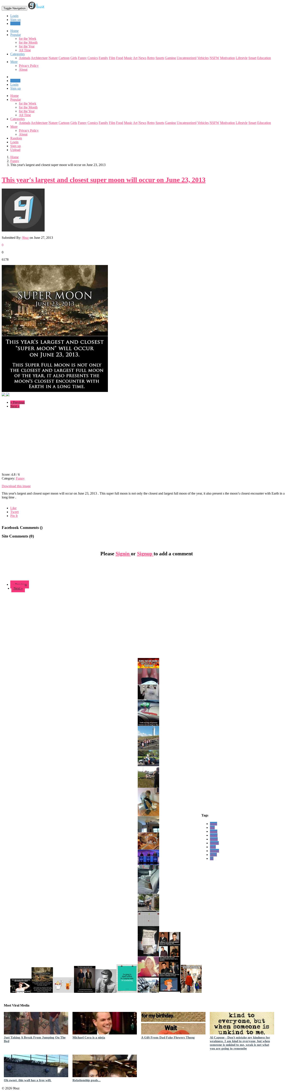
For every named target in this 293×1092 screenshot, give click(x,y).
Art (135, 58)
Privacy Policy (29, 65)
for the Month (28, 42)
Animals (24, 58)
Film (112, 58)
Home (14, 95)
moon (214, 839)
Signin (123, 553)
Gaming (170, 58)
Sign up (15, 19)
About (23, 69)
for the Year (27, 46)
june (213, 847)
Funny (82, 58)
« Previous (17, 402)
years (213, 823)
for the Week (27, 38)
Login (14, 16)
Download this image (16, 486)
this (212, 827)
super (213, 831)
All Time (25, 50)
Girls (73, 58)
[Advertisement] (38, 442)
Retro (151, 58)
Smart (252, 58)
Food (119, 58)
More (14, 62)
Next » (15, 406)
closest (214, 851)
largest (214, 843)
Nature (53, 58)
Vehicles (203, 58)
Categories (17, 119)
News (142, 58)
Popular (15, 99)
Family (103, 58)
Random (16, 138)
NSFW (214, 58)
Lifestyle (242, 58)
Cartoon (64, 58)
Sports (160, 58)
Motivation (227, 58)
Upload (15, 23)
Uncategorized (186, 58)
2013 (213, 854)
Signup (145, 553)
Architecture (39, 58)
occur (213, 835)
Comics (93, 58)
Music (128, 58)
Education (264, 58)
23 (211, 858)
